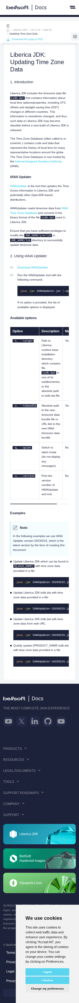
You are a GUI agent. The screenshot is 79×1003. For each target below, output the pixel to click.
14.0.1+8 (35, 29)
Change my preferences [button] (47, 988)
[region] (39, 413)
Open (8, 26)
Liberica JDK (20, 29)
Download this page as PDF (27, 39)
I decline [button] (47, 980)
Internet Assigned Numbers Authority (38, 161)
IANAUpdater (18, 186)
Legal (10, 971)
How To (47, 29)
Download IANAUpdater (32, 267)
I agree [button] (47, 971)
